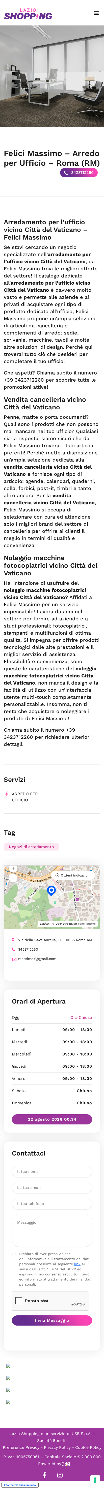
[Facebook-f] (44, 1475)
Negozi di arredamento (31, 846)
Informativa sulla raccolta (20, 1484)
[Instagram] (60, 1475)
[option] (52, 76)
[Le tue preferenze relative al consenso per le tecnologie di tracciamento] (95, 1480)
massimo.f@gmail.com (37, 959)
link (77, 1264)
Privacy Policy (57, 1447)
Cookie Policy (88, 1447)
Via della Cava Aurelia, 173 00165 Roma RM (55, 940)
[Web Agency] (66, 1463)
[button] (96, 13)
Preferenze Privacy (21, 1447)
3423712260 (82, 172)
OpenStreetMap (66, 923)
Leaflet (44, 923)
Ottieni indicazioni (76, 875)
